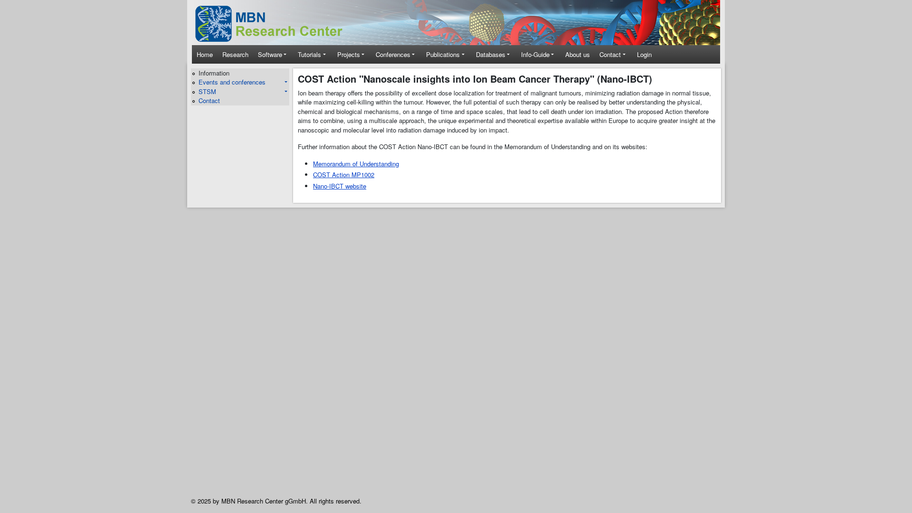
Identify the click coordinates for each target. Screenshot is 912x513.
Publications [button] (443, 54)
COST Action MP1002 (343, 174)
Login (644, 54)
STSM (207, 91)
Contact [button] (610, 54)
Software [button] (270, 54)
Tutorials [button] (309, 54)
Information (214, 72)
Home (205, 54)
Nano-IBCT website (339, 185)
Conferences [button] (393, 54)
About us (577, 54)
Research (235, 54)
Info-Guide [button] (535, 54)
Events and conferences (232, 81)
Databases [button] (490, 54)
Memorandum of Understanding (356, 163)
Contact (209, 100)
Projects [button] (348, 54)
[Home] (275, 24)
